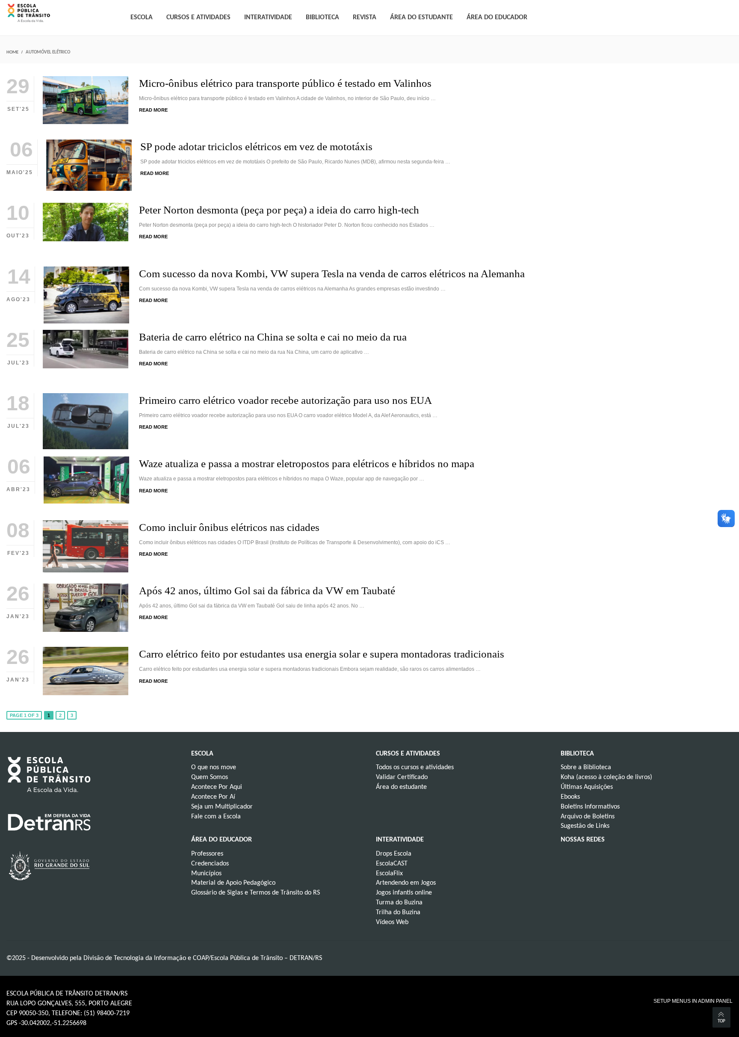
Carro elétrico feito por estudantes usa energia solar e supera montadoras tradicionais (321, 654)
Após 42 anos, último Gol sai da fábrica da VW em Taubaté (267, 590)
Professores (207, 853)
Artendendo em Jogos (406, 883)
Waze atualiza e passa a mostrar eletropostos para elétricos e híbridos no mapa (306, 463)
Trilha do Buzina (398, 912)
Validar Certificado (402, 777)
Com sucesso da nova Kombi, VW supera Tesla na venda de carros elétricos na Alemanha (332, 273)
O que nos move (213, 767)
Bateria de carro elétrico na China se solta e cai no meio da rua (274, 337)
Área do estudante (401, 787)
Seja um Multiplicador (222, 806)
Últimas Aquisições (587, 787)
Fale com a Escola (216, 816)
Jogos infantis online (404, 892)
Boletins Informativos (590, 806)
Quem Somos (209, 777)
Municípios (206, 873)
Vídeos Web (392, 922)
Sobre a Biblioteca (586, 767)
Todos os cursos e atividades (415, 767)
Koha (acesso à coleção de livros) (606, 777)
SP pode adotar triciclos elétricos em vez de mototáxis (256, 146)
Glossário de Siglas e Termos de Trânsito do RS (255, 892)
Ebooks (570, 797)
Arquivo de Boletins (588, 816)
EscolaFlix (389, 873)
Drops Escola (393, 853)
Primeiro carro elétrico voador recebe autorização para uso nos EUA (285, 400)
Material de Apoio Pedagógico (233, 883)
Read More (153, 110)
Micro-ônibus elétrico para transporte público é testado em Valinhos (285, 83)
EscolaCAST (392, 863)
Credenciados (210, 863)
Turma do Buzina (399, 902)
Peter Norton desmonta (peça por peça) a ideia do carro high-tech (279, 210)
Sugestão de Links (585, 826)
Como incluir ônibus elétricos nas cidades (229, 527)
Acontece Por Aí (213, 797)
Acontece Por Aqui (216, 787)
